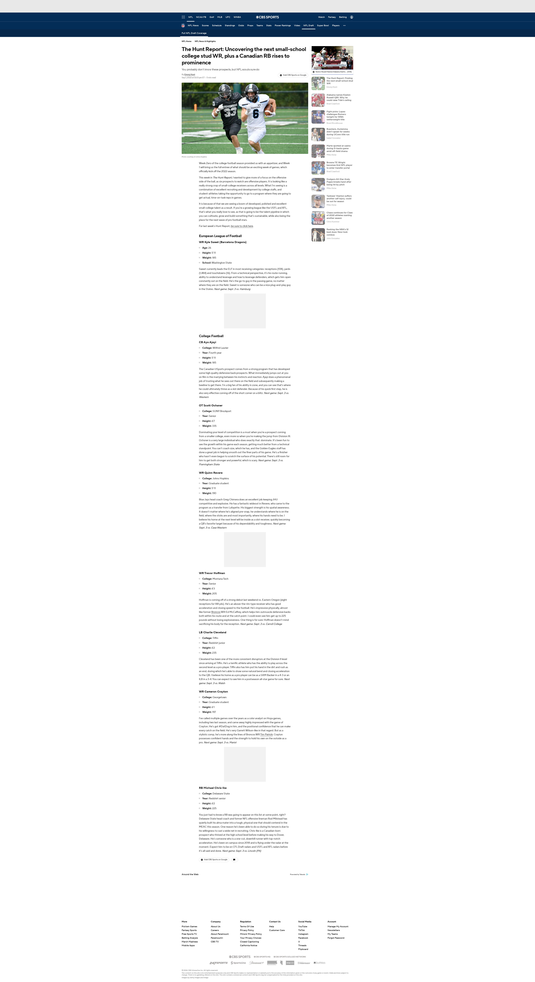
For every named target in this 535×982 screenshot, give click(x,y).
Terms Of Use (247, 926)
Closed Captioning (249, 939)
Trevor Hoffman (214, 573)
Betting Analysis (190, 938)
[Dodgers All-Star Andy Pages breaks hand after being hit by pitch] (318, 184)
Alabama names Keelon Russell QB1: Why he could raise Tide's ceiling (339, 97)
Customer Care (277, 930)
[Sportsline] (238, 962)
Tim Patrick (266, 734)
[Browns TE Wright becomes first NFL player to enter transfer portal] (318, 168)
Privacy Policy (247, 930)
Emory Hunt (189, 74)
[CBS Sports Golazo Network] (290, 956)
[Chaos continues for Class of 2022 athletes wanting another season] (318, 218)
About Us (215, 926)
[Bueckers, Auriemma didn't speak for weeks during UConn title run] (318, 134)
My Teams (333, 934)
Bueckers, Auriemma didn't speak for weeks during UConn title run (338, 132)
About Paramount (220, 934)
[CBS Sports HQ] (262, 956)
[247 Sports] (219, 962)
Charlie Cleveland (214, 632)
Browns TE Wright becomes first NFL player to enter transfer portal (339, 165)
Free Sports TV (189, 934)
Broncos (215, 612)
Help (271, 926)
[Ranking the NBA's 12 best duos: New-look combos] (318, 235)
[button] (344, 25)
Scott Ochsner (213, 405)
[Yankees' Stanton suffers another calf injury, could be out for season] (318, 201)
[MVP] (290, 961)
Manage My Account (338, 926)
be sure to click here (242, 226)
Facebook (303, 938)
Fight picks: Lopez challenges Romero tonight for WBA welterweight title (336, 115)
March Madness (190, 941)
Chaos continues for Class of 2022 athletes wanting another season (339, 215)
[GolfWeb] (319, 963)
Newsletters (334, 930)
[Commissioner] (275, 961)
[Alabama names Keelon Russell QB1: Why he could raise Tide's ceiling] (318, 100)
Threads (302, 945)
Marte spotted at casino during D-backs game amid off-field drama (339, 148)
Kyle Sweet (212, 242)
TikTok (301, 930)
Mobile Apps (188, 945)
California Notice (248, 942)
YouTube (302, 926)
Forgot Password (336, 938)
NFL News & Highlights (205, 41)
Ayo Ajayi (210, 342)
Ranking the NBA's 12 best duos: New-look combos (337, 232)
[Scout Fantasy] (304, 962)
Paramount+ (217, 938)
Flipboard (303, 949)
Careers (215, 930)
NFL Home (186, 41)
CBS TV (215, 941)
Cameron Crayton (216, 692)
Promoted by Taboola (297, 875)
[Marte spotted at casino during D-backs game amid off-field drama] (318, 151)
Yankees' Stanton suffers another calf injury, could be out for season (339, 199)
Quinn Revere (213, 473)
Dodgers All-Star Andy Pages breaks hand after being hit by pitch (339, 182)
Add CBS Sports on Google (294, 75)
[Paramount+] (256, 962)
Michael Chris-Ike (215, 788)
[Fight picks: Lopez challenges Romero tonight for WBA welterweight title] (318, 117)
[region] (332, 58)
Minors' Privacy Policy (251, 934)
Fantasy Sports (189, 930)
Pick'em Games (189, 926)
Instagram (303, 934)
